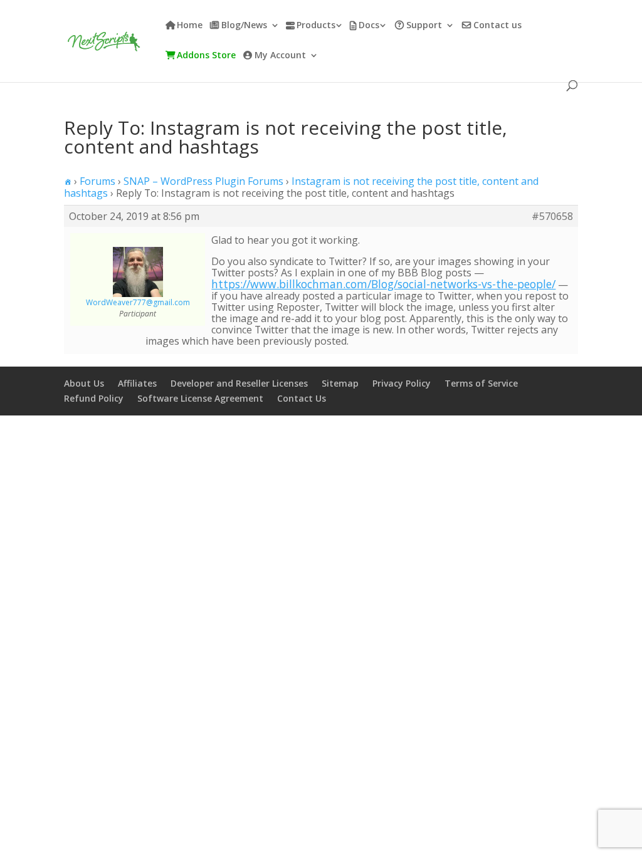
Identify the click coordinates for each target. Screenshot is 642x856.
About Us (84, 383)
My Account (280, 56)
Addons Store (206, 56)
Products (316, 26)
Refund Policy (94, 398)
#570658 (552, 216)
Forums (97, 181)
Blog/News (244, 26)
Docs (369, 26)
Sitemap (340, 383)
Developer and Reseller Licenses (239, 383)
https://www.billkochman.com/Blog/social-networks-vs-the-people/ (383, 283)
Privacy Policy (401, 383)
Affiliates (137, 383)
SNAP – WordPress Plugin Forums (203, 181)
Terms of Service (481, 383)
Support (424, 26)
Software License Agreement (200, 398)
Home (190, 26)
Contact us (497, 26)
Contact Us (301, 398)
